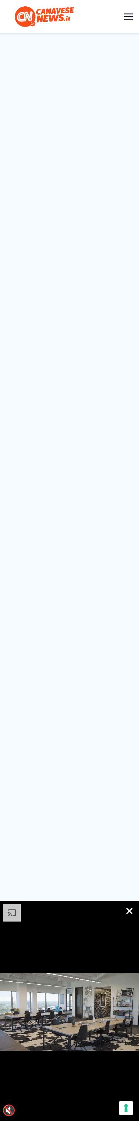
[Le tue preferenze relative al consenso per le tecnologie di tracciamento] (126, 1108)
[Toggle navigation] (128, 16)
